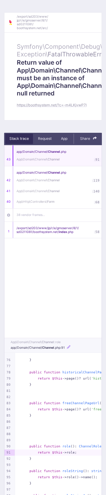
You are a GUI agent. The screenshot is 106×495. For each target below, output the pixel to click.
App (64, 138)
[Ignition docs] (13, 22)
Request (45, 138)
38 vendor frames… (30, 215)
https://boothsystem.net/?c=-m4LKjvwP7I (52, 105)
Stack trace (19, 138)
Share (85, 138)
